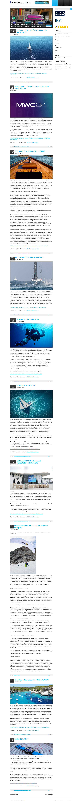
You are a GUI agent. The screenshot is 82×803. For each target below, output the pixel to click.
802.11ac (70, 64)
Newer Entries (48, 794)
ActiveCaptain (57, 69)
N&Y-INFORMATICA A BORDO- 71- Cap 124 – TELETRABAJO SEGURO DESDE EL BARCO (29, 245)
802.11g (56, 66)
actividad (57, 68)
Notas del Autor (58, 47)
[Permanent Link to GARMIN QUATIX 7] (21, 739)
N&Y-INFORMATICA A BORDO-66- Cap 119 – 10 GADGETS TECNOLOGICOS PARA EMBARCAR (30, 727)
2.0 (62, 68)
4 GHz (60, 68)
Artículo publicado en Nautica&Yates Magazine (22, 81)
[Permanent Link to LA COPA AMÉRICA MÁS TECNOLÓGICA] (29, 258)
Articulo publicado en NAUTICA (61, 32)
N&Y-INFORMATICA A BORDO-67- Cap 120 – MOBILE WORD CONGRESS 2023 (26, 513)
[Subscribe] (71, 3)
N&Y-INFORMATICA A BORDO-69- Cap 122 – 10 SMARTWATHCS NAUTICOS (26, 374)
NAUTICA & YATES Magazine (33, 77)
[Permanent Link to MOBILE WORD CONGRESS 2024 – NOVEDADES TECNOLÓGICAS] (32, 87)
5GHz (60, 69)
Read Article (48, 26)
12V (65, 64)
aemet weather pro (66, 68)
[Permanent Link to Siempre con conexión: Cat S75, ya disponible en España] (31, 527)
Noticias (56, 50)
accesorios (64, 66)
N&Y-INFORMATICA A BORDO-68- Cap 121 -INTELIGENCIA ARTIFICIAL (25, 449)
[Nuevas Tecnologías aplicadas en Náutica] (26, 25)
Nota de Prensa (17, 675)
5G (70, 68)
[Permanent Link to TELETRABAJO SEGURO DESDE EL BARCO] (30, 151)
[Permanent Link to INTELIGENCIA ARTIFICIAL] (26, 386)
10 (61, 66)
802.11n (69, 66)
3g (55, 68)
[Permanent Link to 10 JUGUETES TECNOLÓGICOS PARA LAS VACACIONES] (32, 31)
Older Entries (14, 794)
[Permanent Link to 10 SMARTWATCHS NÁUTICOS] (28, 319)
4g (62, 64)
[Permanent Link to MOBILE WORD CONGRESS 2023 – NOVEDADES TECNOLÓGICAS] (29, 462)
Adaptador (59, 66)
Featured (57, 40)
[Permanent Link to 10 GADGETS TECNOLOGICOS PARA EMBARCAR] (32, 680)
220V (67, 64)
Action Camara (59, 64)
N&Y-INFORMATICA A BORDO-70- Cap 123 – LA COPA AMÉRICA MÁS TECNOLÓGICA (28, 307)
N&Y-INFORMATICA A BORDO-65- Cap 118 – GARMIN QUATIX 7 (23, 783)
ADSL (56, 64)
